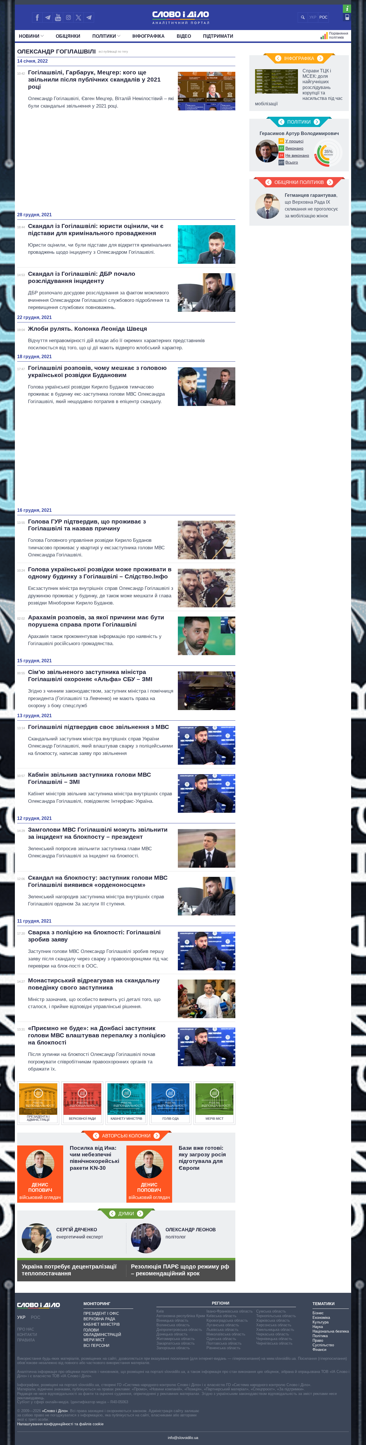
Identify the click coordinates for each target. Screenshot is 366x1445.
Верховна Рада (99, 1319)
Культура (321, 1322)
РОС (323, 17)
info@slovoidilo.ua (183, 1438)
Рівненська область (223, 1348)
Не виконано (297, 155)
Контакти (27, 1335)
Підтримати (218, 36)
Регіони (220, 1303)
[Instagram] (68, 17)
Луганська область (222, 1325)
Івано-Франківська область (229, 1311)
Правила (26, 1340)
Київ (160, 1311)
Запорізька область (173, 1348)
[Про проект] (347, 9)
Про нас (25, 1329)
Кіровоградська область (227, 1320)
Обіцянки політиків (299, 182)
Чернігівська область (274, 1343)
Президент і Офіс (101, 1313)
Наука (318, 1327)
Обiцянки (68, 36)
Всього (291, 162)
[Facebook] (37, 17)
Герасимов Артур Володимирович (299, 133)
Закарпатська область (175, 1343)
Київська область (221, 1316)
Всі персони (96, 1345)
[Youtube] (58, 17)
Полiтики (104, 36)
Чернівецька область (274, 1339)
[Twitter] (78, 17)
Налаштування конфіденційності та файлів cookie (60, 1424)
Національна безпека (331, 1331)
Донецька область (172, 1334)
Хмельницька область (275, 1329)
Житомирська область (175, 1339)
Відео (184, 36)
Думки (126, 1213)
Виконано (294, 148)
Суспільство (323, 1345)
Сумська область (271, 1311)
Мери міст (94, 1340)
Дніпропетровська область (179, 1329)
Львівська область (222, 1329)
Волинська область (173, 1325)
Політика (320, 1336)
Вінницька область (172, 1320)
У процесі (294, 141)
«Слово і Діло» (55, 1411)
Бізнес (318, 1313)
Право (318, 1340)
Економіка (321, 1317)
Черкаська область (272, 1334)
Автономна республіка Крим (180, 1316)
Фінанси (319, 1349)
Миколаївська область (225, 1334)
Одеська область (221, 1339)
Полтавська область (224, 1343)
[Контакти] (347, 17)
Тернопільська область (276, 1316)
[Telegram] (47, 17)
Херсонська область (273, 1325)
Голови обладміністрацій (102, 1332)
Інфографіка (148, 36)
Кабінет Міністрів (101, 1324)
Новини (29, 36)
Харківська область (273, 1320)
